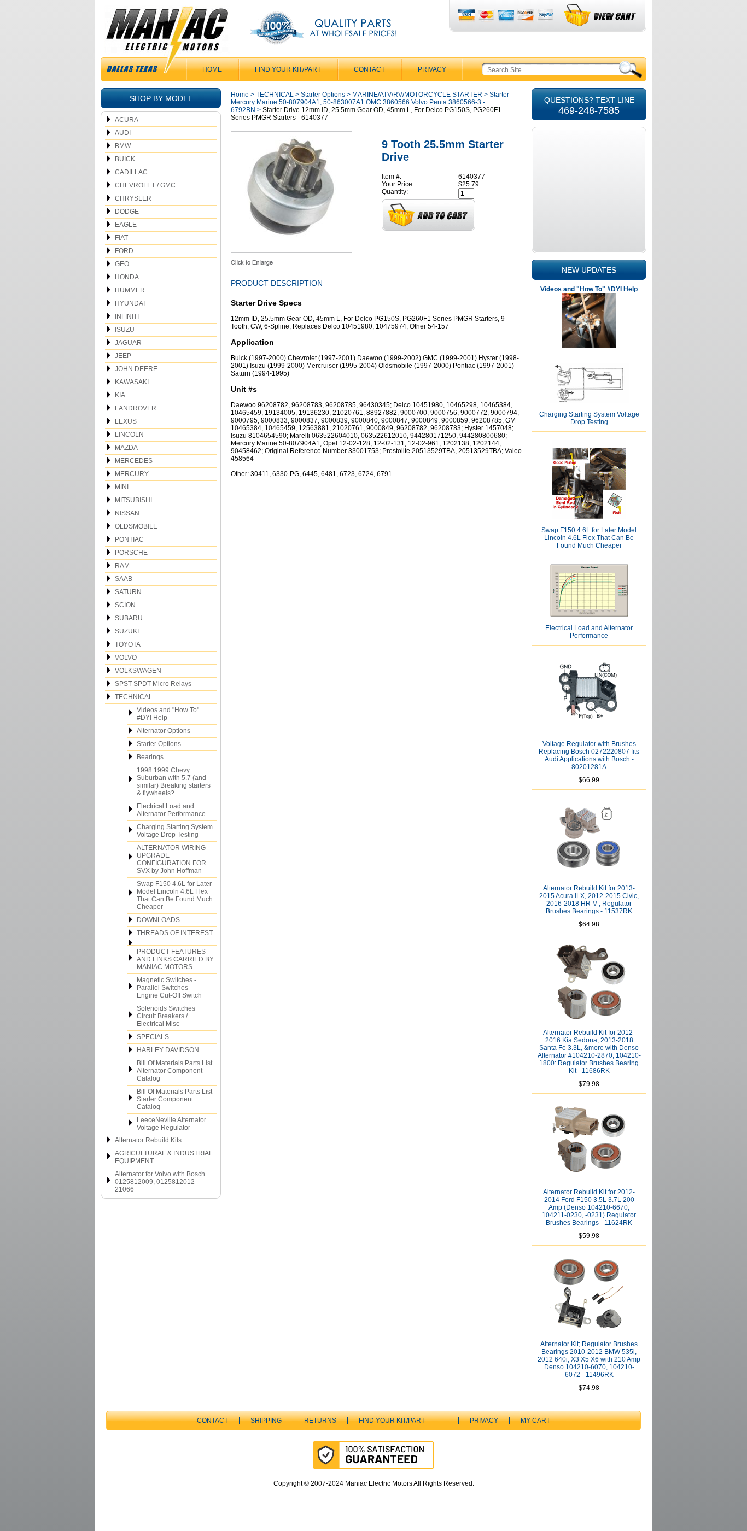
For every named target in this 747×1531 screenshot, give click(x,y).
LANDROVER (135, 408)
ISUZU (125, 329)
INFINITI (127, 316)
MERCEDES (134, 461)
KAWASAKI (132, 382)
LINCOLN (129, 434)
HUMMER (130, 290)
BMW (123, 146)
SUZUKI (127, 631)
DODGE (127, 211)
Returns (320, 1420)
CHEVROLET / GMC (145, 185)
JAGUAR (128, 343)
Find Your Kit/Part (288, 69)
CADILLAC (131, 172)
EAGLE (126, 224)
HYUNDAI (130, 303)
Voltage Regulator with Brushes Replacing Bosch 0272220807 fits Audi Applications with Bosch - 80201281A (589, 755)
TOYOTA (128, 644)
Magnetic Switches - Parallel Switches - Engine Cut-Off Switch (169, 987)
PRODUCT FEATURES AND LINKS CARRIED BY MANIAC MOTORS (175, 959)
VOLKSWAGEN (138, 670)
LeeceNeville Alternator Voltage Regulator (171, 1123)
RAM (122, 566)
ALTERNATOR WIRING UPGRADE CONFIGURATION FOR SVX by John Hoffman (171, 859)
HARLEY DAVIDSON (168, 1050)
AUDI (123, 133)
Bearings (150, 757)
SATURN (128, 592)
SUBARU (129, 618)
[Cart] (600, 15)
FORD (124, 251)
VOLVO (126, 657)
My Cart (535, 1420)
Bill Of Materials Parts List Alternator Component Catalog (174, 1070)
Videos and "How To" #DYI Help (168, 713)
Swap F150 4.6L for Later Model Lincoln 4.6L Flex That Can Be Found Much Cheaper (175, 895)
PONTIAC (129, 539)
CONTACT (369, 69)
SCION (125, 605)
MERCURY (132, 474)
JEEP (123, 356)
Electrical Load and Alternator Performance (171, 810)
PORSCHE (131, 552)
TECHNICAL (134, 697)
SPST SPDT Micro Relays (153, 684)
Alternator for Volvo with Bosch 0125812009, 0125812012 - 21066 (160, 1181)
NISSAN (127, 513)
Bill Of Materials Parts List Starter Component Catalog (174, 1099)
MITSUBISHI (133, 500)
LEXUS (126, 421)
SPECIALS (153, 1037)
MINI (122, 487)
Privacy (432, 69)
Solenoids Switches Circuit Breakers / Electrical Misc (166, 1016)
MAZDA (126, 447)
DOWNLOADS (158, 920)
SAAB (123, 579)
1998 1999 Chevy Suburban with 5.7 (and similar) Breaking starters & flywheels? (174, 781)
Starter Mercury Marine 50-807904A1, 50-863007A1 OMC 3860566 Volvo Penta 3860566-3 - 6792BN (370, 102)
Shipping (266, 1420)
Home (240, 94)
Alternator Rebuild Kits (148, 1140)
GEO (122, 264)
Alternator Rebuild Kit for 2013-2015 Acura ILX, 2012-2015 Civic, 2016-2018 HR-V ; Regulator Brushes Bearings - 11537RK (589, 899)
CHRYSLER (133, 198)
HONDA (127, 277)
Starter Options (159, 744)
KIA (120, 395)
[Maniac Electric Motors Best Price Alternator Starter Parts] (166, 42)
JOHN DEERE (136, 369)
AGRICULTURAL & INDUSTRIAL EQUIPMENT (164, 1157)
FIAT (121, 238)
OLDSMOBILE (136, 526)
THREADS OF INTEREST (175, 933)
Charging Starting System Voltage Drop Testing (175, 830)
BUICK (125, 159)
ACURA (126, 120)
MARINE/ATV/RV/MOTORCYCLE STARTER (417, 94)
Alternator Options (163, 731)
